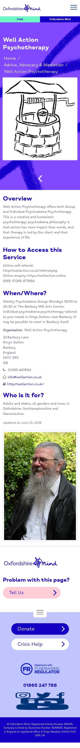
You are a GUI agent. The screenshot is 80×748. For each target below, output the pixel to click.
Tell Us (16, 592)
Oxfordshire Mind (22, 8)
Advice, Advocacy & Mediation (33, 65)
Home (10, 58)
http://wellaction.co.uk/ (25, 384)
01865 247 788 (40, 685)
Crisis (20, 19)
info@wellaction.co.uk (25, 377)
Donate (26, 629)
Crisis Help (30, 644)
